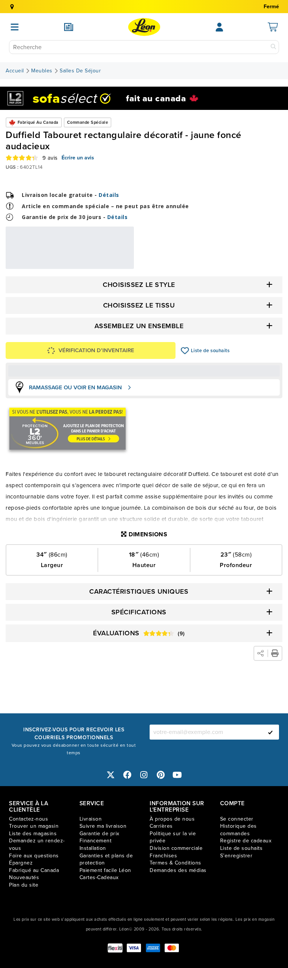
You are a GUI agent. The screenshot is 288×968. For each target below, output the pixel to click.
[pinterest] (160, 775)
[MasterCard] (171, 948)
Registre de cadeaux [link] (246, 841)
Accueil (15, 71)
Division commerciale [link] (176, 848)
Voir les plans (109, 264)
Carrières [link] (161, 826)
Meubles (41, 71)
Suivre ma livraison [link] (103, 826)
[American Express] (153, 948)
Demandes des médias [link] (178, 870)
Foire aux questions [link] (34, 856)
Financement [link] (96, 841)
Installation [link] (93, 848)
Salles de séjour (80, 71)
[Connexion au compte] (219, 27)
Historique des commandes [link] (238, 829)
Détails (109, 194)
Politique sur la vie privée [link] (173, 837)
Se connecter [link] (237, 819)
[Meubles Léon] (144, 27)
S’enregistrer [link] (236, 856)
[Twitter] (110, 775)
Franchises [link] (163, 856)
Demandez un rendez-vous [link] (37, 844)
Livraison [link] (91, 819)
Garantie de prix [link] (100, 833)
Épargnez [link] (21, 863)
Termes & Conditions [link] (175, 863)
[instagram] (144, 775)
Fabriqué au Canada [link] (34, 870)
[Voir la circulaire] (68, 27)
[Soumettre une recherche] (273, 47)
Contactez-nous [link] (28, 819)
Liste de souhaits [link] (241, 848)
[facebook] (127, 775)
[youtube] (177, 775)
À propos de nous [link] (172, 819)
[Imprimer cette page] (275, 653)
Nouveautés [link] (24, 877)
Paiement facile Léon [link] (105, 870)
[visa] (133, 948)
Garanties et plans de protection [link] (106, 859)
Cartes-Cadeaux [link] (99, 877)
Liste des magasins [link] (33, 833)
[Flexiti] (115, 948)
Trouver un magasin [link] (33, 826)
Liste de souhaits (185, 350)
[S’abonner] (270, 732)
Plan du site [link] (23, 885)
